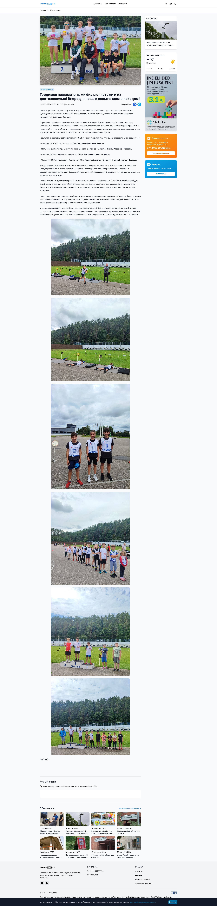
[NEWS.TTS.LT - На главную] (48, 3)
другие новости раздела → (130, 808)
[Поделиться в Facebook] (135, 104)
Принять (172, 902)
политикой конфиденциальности (142, 902)
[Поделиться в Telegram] (139, 104)
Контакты (139, 871)
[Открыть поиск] (166, 4)
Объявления (111, 4)
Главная (43, 10)
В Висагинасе (55, 10)
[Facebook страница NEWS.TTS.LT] (47, 883)
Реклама (138, 875)
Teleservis (53, 893)
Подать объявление (161, 153)
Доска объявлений (142, 879)
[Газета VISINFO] (171, 4)
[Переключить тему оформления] (175, 4)
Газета (124, 4)
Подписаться (161, 174)
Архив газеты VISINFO (143, 883)
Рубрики (96, 4)
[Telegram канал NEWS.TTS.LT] (42, 883)
